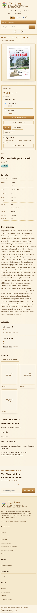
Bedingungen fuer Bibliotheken (9, 546)
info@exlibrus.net (21, 521)
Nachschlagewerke (17, 38)
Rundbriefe (18, 14)
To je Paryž (4, 437)
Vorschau (17, 128)
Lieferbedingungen (6, 543)
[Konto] (14, 31)
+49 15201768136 (8, 521)
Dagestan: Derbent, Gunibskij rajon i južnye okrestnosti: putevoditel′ (18, 447)
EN (25, 18)
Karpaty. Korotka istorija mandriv (11, 427)
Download (9, 132)
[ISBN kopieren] (23, 190)
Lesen (7, 128)
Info (9, 14)
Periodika (10, 11)
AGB (2, 553)
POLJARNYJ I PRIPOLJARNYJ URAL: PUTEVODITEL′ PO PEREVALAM (14, 454)
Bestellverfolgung (5, 592)
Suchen (32, 27)
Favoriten (3, 595)
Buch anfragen (18, 146)
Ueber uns (3, 532)
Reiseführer (27, 38)
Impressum (4, 539)
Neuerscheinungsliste (6, 599)
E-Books (27, 11)
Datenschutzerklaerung (7, 550)
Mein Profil (4, 577)
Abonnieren (28, 491)
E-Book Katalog (5, 38)
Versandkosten (5, 536)
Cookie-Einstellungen (7, 610)
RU (19, 18)
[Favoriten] (18, 31)
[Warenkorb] (23, 31)
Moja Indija (4, 432)
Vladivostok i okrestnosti (8, 441)
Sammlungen (19, 11)
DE (13, 18)
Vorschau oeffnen (10, 360)
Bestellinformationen (6, 565)
